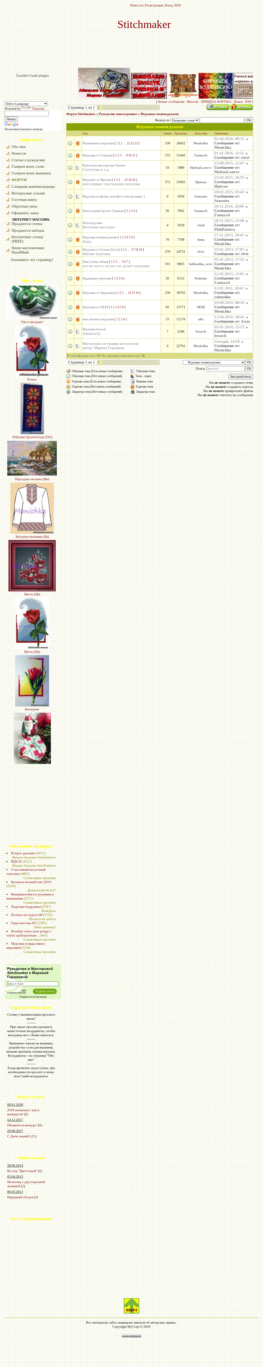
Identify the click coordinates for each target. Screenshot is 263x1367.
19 (140, 249)
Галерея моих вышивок (31, 173)
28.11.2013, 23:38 (229, 221)
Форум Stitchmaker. (81, 114)
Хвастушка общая (95, 262)
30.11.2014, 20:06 (229, 206)
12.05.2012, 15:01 (229, 274)
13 (33, 1136)
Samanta (200, 196)
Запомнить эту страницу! (32, 260)
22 (132, 143)
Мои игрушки (92, 223)
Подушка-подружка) (26, 907)
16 (137, 293)
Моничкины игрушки (98, 143)
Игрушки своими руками (159, 114)
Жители (192, 102)
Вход (169, 5)
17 (132, 249)
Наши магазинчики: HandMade (28, 250)
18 (136, 249)
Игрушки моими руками (99, 237)
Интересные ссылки (28, 193)
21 (128, 143)
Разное (32, 343)
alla (201, 319)
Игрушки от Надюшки (98, 293)
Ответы (168, 133)
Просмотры (181, 133)
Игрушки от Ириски (96, 180)
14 (129, 293)
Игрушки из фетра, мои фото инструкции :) (113, 196)
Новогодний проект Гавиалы (103, 211)
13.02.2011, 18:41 (229, 288)
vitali (201, 225)
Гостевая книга (24, 200)
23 (136, 143)
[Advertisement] (20, 1265)
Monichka (200, 143)
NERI (201, 307)
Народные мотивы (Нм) (32, 442)
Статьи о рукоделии (28, 160)
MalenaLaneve (201, 168)
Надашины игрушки (96, 278)
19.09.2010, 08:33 (229, 303)
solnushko (222, 297)
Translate (38, 108)
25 (133, 180)
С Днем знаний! (18, 1136)
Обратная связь (24, 206)
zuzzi (245, 157)
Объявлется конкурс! (22, 1125)
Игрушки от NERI (95, 307)
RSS (178, 5)
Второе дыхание (23, 853)
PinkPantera (224, 229)
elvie (200, 252)
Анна (201, 239)
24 (130, 180)
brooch (201, 331)
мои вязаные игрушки (98, 319)
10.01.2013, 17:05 (229, 249)
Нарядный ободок (20, 1197)
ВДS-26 (16, 861)
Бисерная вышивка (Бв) (32, 500)
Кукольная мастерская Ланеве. (104, 165)
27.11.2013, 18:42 (229, 235)
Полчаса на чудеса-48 (26, 915)
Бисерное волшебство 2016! (31, 882)
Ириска (200, 182)
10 (130, 155)
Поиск (238, 102)
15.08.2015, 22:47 (229, 163)
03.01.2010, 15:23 (229, 327)
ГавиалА (200, 155)
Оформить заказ (25, 213)
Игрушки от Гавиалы (97, 155)
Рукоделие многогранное (118, 114)
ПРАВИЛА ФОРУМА (216, 102)
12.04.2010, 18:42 (229, 317)
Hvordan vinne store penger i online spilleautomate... (28, 933)
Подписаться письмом (33, 996)
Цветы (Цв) (32, 557)
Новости (136, 5)
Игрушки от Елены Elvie (100, 249)
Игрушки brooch (94, 329)
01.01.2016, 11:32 (229, 153)
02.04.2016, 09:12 (229, 139)
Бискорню (32, 673)
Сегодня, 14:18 (227, 341)
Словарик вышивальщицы (33, 186)
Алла (245, 321)
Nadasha (200, 278)
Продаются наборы (28, 230)
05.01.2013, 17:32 (229, 259)
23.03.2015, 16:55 (229, 177)
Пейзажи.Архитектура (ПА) (32, 400)
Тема (85, 133)
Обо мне (19, 147)
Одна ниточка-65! (24, 923)
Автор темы (200, 133)
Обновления (221, 133)
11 (133, 155)
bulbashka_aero (200, 264)
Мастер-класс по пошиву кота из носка (110, 343)
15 (133, 293)
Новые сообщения (171, 102)
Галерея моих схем (28, 166)
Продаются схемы (27, 224)
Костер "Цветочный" (22, 1171)
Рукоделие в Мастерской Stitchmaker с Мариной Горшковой (30, 973)
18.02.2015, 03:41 (229, 192)
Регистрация (154, 5)
